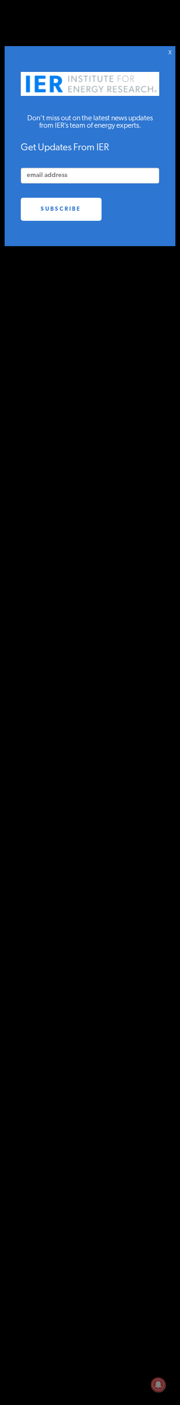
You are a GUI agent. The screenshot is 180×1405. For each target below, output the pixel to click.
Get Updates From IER (65, 148)
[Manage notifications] (158, 1384)
